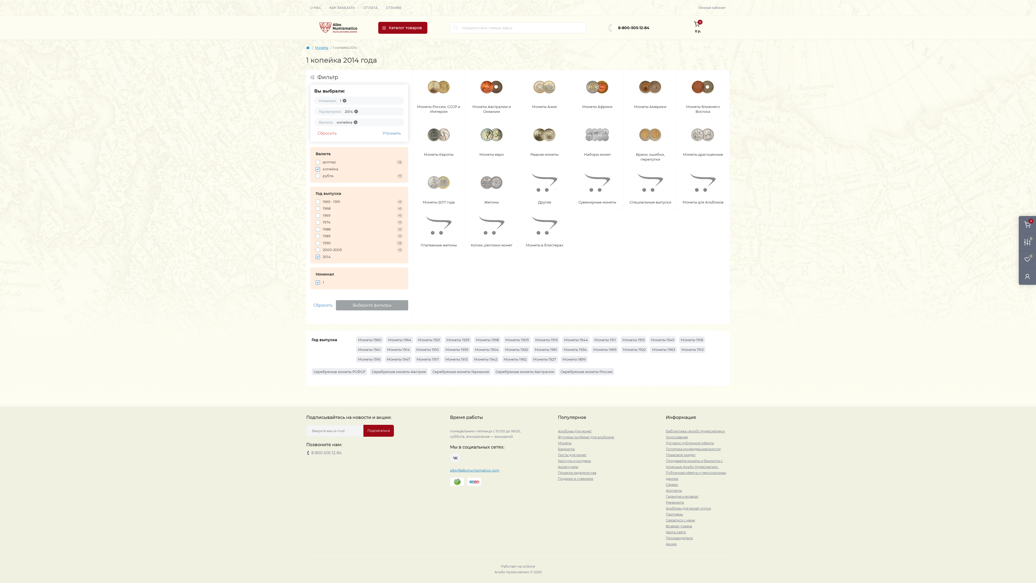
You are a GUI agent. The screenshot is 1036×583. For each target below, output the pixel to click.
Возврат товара (679, 526)
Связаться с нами (680, 520)
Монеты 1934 (575, 349)
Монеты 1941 (369, 349)
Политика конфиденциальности (693, 449)
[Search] (456, 27)
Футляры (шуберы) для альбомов (586, 437)
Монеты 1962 (515, 359)
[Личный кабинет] (1027, 276)
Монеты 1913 (456, 359)
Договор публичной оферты (690, 443)
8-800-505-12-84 (633, 27)
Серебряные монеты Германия (460, 372)
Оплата (370, 8)
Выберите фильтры (372, 305)
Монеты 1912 (692, 349)
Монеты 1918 (692, 340)
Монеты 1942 (485, 359)
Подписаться (378, 431)
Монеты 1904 (487, 349)
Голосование (677, 437)
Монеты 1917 (428, 359)
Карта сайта (676, 532)
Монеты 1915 (633, 340)
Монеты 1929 (458, 340)
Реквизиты (675, 502)
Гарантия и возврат (682, 496)
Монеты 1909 (517, 340)
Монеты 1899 (574, 359)
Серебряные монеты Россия (586, 372)
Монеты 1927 (544, 359)
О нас (315, 8)
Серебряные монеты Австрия (399, 372)
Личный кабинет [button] (712, 8)
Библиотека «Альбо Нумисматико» (695, 431)
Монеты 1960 (369, 340)
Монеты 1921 (429, 340)
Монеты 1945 (662, 340)
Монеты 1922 (634, 349)
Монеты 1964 (399, 340)
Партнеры (674, 514)
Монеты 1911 (605, 340)
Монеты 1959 (456, 349)
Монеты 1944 (576, 340)
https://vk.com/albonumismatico (455, 458)
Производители (679, 538)
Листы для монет (572, 455)
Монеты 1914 (398, 349)
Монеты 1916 (369, 359)
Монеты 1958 (487, 340)
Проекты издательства (577, 473)
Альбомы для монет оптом (688, 508)
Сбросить (327, 133)
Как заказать (342, 8)
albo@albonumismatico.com (474, 470)
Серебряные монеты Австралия (525, 372)
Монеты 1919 (546, 340)
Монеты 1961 (546, 349)
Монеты (321, 48)
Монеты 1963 (663, 349)
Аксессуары (568, 467)
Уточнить (392, 133)
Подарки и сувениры (575, 479)
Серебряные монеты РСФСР (339, 372)
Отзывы (393, 8)
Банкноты (566, 449)
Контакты (674, 491)
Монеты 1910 (427, 349)
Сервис (672, 485)
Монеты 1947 (398, 359)
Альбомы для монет (575, 431)
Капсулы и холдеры (574, 461)
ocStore (528, 566)
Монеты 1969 (604, 349)
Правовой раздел (681, 455)
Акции (671, 544)
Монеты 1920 (516, 349)
